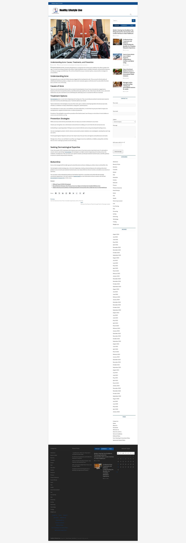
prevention (85, 64)
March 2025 (116, 271)
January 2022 (116, 357)
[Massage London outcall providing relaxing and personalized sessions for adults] (117, 82)
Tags (132, 25)
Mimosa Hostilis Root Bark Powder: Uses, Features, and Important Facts (81, 461)
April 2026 (115, 244)
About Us (115, 425)
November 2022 (117, 336)
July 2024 (115, 291)
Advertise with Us (117, 431)
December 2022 (117, 333)
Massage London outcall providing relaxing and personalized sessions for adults (129, 86)
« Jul (117, 472)
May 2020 (115, 406)
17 (118, 464)
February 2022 (116, 354)
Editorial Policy (116, 436)
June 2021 (115, 375)
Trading (115, 221)
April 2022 (115, 349)
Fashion (115, 180)
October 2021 (116, 364)
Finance (115, 185)
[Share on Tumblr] (76, 193)
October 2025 (116, 252)
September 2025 (117, 255)
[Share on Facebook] (55, 193)
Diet (114, 174)
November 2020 (117, 391)
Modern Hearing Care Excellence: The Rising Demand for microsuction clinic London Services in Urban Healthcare (80, 187)
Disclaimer (115, 427)
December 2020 (117, 388)
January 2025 (116, 276)
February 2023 (116, 328)
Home (114, 423)
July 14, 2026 (126, 50)
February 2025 (116, 273)
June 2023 (115, 317)
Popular (117, 25)
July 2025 (115, 260)
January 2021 (116, 385)
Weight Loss (116, 224)
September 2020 (117, 396)
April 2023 (115, 323)
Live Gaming (116, 206)
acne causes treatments (63, 64)
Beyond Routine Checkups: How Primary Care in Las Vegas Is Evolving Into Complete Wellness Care (76, 185)
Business (115, 167)
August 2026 (116, 234)
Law (114, 203)
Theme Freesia (68, 538)
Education (115, 177)
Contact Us (115, 421)
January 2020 (116, 411)
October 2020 (116, 393)
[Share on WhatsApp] (66, 193)
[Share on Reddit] (73, 193)
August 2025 (116, 257)
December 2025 (117, 247)
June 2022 (115, 346)
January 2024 (116, 299)
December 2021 (117, 359)
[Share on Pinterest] (69, 193)
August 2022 (116, 344)
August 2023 (116, 312)
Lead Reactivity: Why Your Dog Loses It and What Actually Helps (81, 453)
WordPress (74, 538)
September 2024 (117, 286)
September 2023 (117, 310)
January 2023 (116, 331)
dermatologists (71, 64)
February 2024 (116, 297)
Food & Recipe (116, 190)
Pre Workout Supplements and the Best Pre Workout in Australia (82, 457)
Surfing (114, 214)
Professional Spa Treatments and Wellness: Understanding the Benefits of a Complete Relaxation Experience (129, 44)
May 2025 (115, 265)
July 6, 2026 (126, 91)
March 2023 (116, 325)
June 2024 (115, 294)
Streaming (115, 211)
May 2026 (115, 242)
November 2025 (117, 250)
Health (81, 64)
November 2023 (117, 304)
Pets (114, 208)
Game (114, 193)
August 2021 (116, 370)
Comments (124, 25)
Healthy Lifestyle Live (55, 538)
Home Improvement (117, 201)
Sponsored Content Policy (119, 440)
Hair (114, 195)
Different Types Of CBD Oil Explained (62, 184)
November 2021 (117, 362)
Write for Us (116, 429)
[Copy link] (83, 193)
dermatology (77, 64)
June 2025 (115, 263)
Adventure (115, 161)
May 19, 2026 (116, 35)
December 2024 (117, 278)
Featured (115, 182)
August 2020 (116, 398)
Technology (115, 219)
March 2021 (116, 383)
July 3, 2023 (53, 64)
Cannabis (115, 169)
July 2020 (115, 401)
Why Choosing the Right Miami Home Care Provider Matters (82, 465)
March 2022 (116, 351)
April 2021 (115, 380)
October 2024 (116, 284)
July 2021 (115, 372)
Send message (118, 151)
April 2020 (115, 409)
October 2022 (116, 338)
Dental (114, 172)
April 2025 (115, 268)
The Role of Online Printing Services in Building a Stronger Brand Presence (81, 469)
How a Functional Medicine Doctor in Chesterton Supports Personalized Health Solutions (129, 72)
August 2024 (116, 289)
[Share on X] (59, 193)
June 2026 (115, 239)
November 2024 (117, 281)
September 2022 (117, 341)
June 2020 (115, 404)
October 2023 (116, 307)
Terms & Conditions (117, 434)
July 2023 (115, 315)
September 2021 (117, 367)
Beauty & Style (116, 164)
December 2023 (117, 302)
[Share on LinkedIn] (62, 193)
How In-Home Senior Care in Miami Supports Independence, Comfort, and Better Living (128, 59)
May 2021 (115, 377)
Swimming (115, 216)
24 (118, 467)
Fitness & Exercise (117, 187)
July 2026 (115, 237)
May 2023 (115, 320)
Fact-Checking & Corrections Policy (121, 438)
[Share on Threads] (80, 193)
